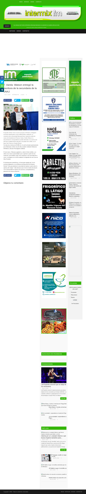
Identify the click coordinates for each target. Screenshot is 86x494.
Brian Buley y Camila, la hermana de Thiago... (61, 407)
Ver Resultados (75, 303)
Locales (22, 94)
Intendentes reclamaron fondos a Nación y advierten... (74, 194)
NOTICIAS (26, 1)
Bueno (73, 297)
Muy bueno (74, 295)
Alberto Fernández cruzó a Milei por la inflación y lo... (74, 214)
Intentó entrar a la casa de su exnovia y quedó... (62, 477)
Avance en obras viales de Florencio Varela (36, 27)
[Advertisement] (43, 47)
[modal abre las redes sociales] (31, 100)
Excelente (73, 292)
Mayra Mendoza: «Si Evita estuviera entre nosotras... (74, 175)
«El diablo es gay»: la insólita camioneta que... (61, 468)
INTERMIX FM (15, 94)
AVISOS (32, 1)
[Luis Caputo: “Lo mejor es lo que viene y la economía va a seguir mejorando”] (75, 148)
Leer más (63, 398)
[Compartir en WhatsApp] (25, 100)
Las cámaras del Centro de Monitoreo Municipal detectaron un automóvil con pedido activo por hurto (36, 25)
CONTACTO (38, 1)
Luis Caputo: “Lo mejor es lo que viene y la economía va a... (75, 155)
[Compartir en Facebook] (8, 100)
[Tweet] (17, 100)
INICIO (20, 1)
